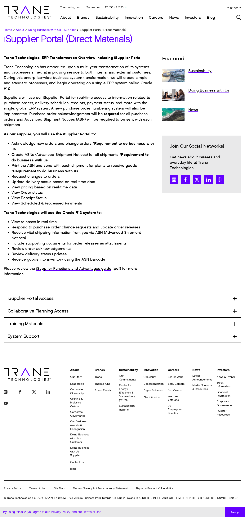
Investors (193, 17)
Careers (156, 17)
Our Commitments (127, 377)
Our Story (76, 377)
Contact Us (77, 462)
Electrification (152, 397)
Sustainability (107, 17)
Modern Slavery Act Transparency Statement (100, 488)
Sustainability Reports (127, 407)
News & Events (226, 377)
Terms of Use (37, 488)
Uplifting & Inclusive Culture (76, 402)
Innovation (134, 17)
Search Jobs (175, 377)
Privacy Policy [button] (60, 512)
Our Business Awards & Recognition (78, 425)
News (174, 17)
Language (232, 7)
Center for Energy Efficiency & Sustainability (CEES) (127, 392)
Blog (211, 17)
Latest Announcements (202, 377)
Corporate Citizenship (77, 391)
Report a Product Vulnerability (154, 488)
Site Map (59, 488)
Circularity (150, 377)
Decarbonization (154, 384)
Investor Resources (223, 412)
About (65, 17)
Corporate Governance (77, 414)
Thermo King (102, 384)
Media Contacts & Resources (202, 387)
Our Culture (175, 390)
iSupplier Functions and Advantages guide (73, 268)
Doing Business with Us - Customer (79, 438)
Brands (83, 17)
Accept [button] (235, 512)
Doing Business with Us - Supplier (79, 451)
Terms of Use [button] (92, 512)
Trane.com (93, 7)
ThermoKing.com (70, 7)
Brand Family (103, 390)
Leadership (77, 384)
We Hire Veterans (173, 398)
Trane (98, 377)
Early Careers (176, 384)
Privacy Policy (12, 488)
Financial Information (223, 394)
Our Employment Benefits (175, 409)
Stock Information (223, 384)
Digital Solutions (153, 390)
